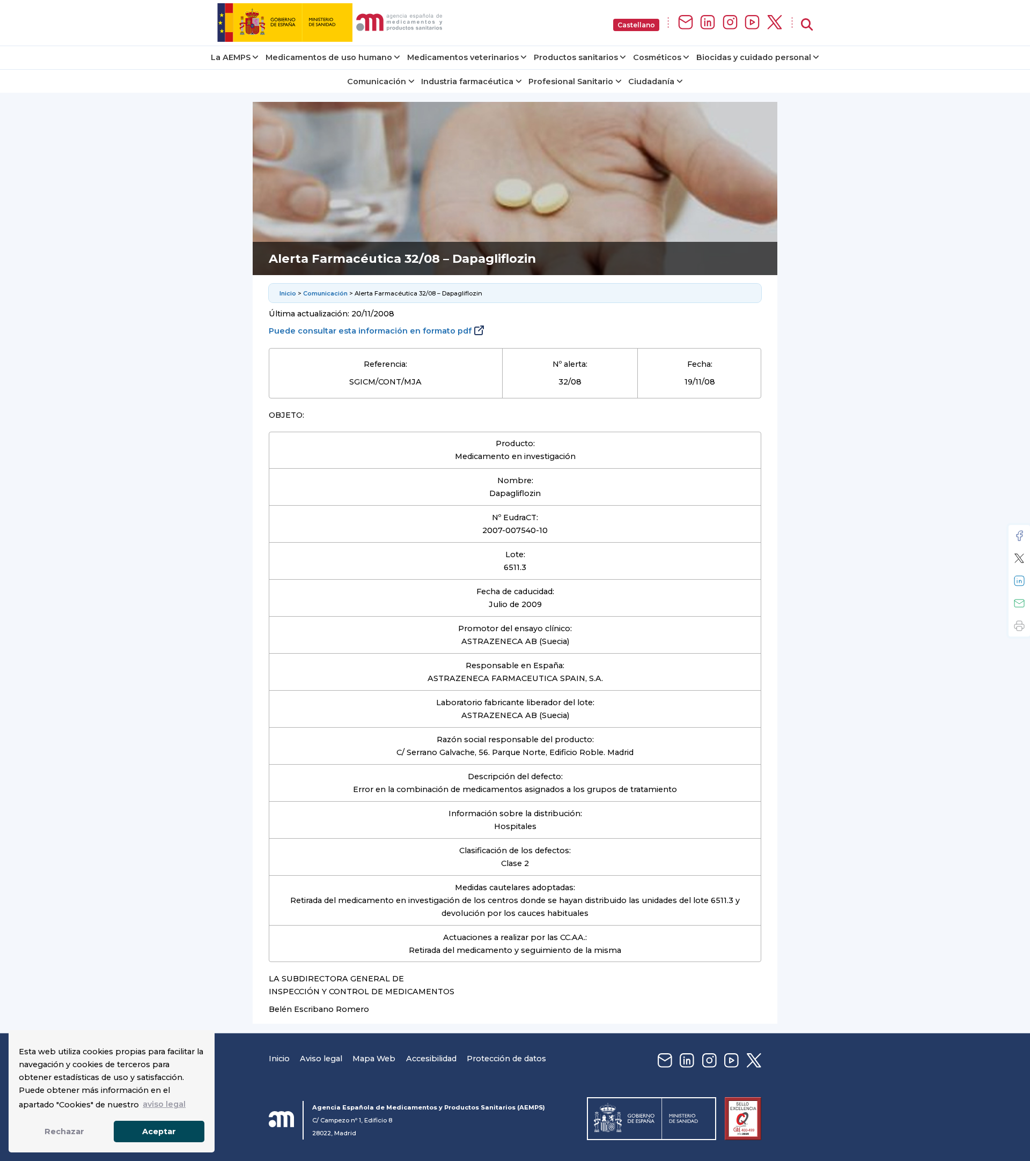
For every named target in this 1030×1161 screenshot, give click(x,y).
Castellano (636, 25)
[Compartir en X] (1019, 558)
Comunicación (376, 81)
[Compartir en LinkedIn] (1019, 580)
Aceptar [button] (159, 1131)
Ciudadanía (651, 81)
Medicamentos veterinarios (463, 57)
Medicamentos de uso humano (329, 57)
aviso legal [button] (164, 1104)
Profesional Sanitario (570, 81)
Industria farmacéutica (467, 81)
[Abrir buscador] (807, 25)
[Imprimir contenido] (1019, 626)
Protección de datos (506, 1058)
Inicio (287, 293)
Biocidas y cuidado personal (753, 57)
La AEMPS (231, 57)
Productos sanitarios (576, 57)
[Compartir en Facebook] (1019, 535)
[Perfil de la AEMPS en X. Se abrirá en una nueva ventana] (774, 22)
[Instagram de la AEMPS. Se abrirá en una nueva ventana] (730, 22)
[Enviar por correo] (1019, 603)
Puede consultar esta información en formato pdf (370, 331)
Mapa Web (373, 1058)
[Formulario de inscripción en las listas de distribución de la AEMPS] (685, 22)
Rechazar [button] (64, 1131)
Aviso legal (321, 1058)
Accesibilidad (431, 1058)
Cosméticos (657, 57)
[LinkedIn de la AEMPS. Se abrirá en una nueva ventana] (707, 22)
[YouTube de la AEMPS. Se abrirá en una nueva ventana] (752, 22)
